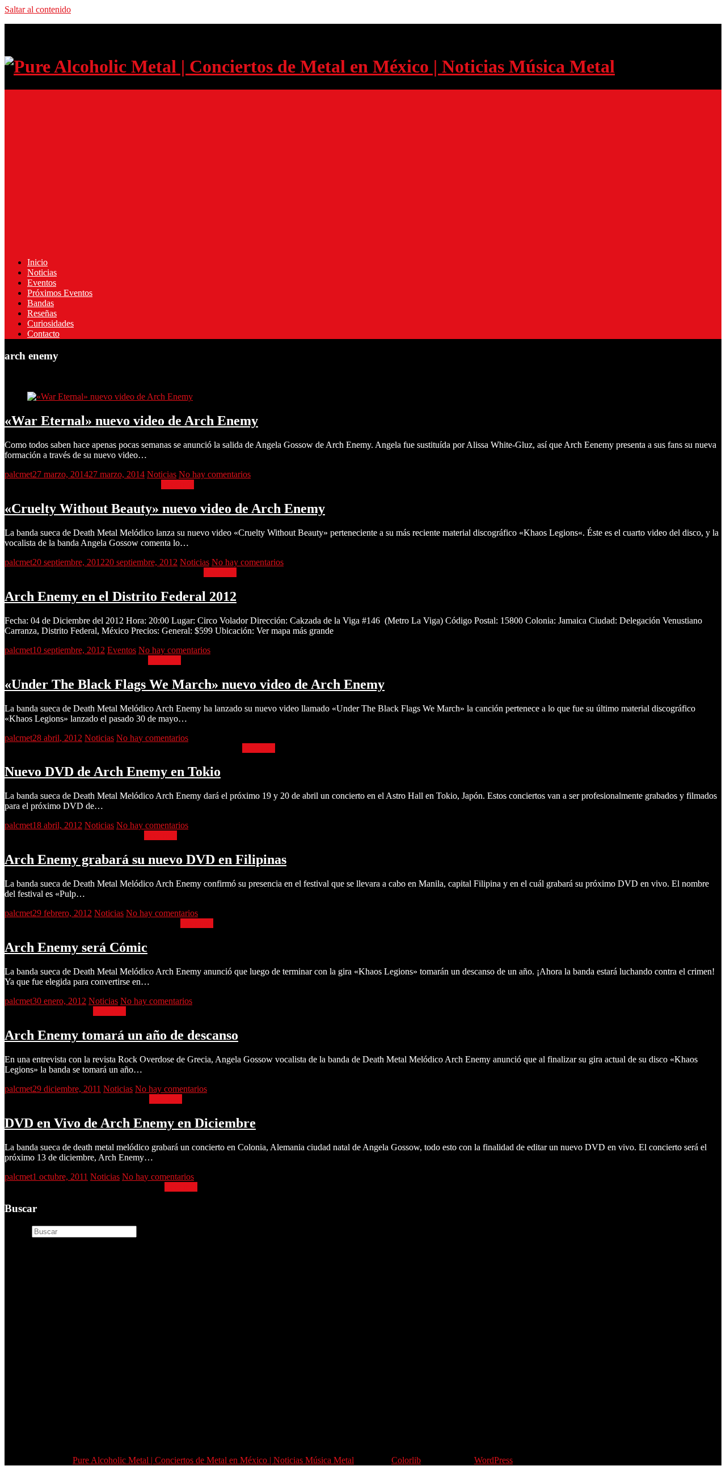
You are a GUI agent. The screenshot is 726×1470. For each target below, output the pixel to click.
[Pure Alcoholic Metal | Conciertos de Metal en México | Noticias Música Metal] (310, 66)
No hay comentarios (215, 474)
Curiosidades (50, 323)
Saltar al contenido (38, 9)
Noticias (42, 272)
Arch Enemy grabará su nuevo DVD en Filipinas (145, 859)
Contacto (43, 333)
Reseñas (42, 313)
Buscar (17, 1231)
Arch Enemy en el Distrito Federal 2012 (121, 596)
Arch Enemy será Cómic (76, 947)
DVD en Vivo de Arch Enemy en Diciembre (130, 1123)
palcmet (18, 474)
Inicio (37, 262)
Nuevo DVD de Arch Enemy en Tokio (113, 771)
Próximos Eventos (59, 293)
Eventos (41, 282)
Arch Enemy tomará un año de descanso (121, 1035)
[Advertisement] (345, 169)
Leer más (177, 484)
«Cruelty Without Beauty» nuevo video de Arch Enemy (165, 508)
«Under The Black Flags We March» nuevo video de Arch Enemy (195, 684)
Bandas (40, 303)
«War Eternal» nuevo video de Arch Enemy (131, 420)
